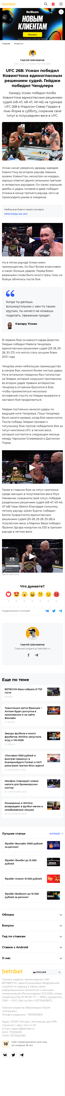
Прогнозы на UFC (15, 214)
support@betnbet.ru (22, 1028)
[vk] (5, 1055)
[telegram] (22, 1055)
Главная (6, 43)
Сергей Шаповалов (32, 60)
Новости (18, 43)
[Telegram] (60, 611)
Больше (55, 833)
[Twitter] (53, 611)
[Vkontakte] (47, 611)
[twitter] (13, 1055)
